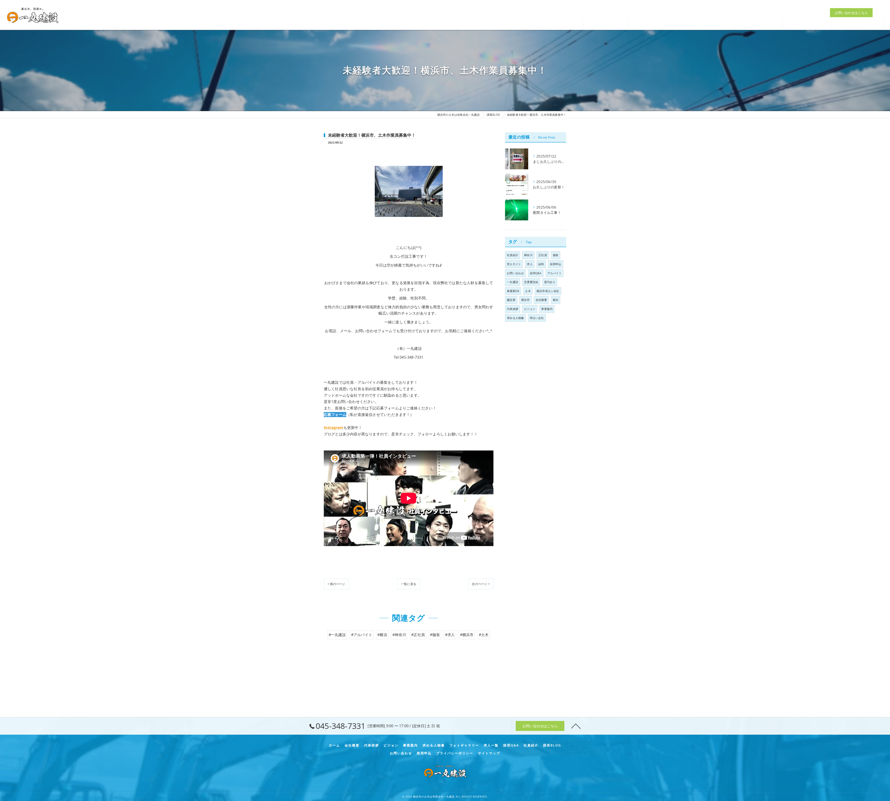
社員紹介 (512, 255)
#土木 (484, 634)
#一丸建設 (337, 634)
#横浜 (382, 634)
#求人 (450, 634)
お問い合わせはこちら (851, 12)
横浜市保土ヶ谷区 (548, 291)
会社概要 (541, 300)
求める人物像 (515, 318)
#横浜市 (467, 634)
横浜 (555, 300)
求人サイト (514, 264)
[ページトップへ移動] (576, 725)
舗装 (555, 255)
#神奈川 (399, 634)
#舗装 (435, 634)
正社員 (542, 255)
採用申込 (555, 264)
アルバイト (554, 273)
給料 (541, 264)
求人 (529, 264)
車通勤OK (513, 291)
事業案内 (547, 309)
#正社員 (418, 634)
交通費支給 (531, 282)
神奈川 (528, 255)
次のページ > (481, 584)
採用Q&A (536, 273)
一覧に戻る (408, 584)
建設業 (511, 300)
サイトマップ (489, 753)
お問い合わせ (515, 273)
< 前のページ (336, 584)
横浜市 (525, 300)
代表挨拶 (512, 309)
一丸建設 (512, 282)
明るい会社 (537, 318)
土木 (528, 291)
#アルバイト (361, 634)
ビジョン (529, 309)
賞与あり (550, 282)
